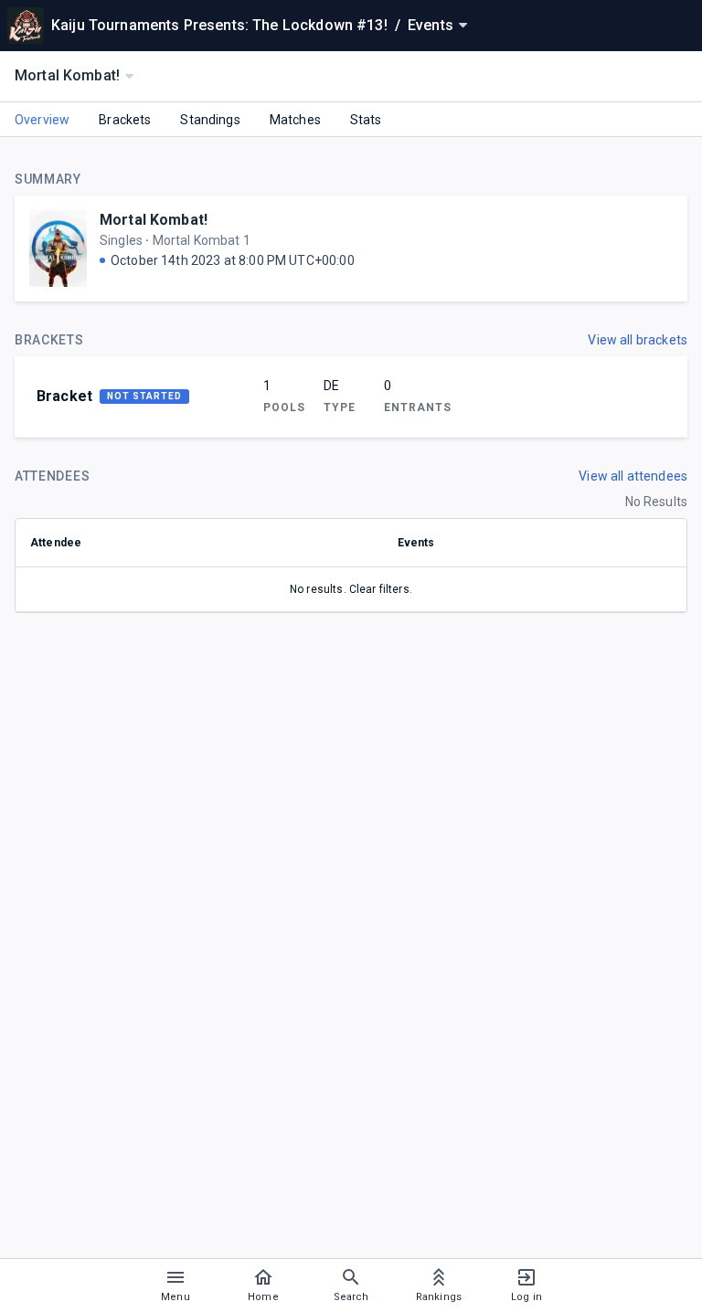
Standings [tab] (209, 119)
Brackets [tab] (125, 119)
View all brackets (637, 340)
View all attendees (633, 476)
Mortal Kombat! (153, 219)
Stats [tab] (366, 119)
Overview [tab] (42, 119)
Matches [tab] (295, 119)
